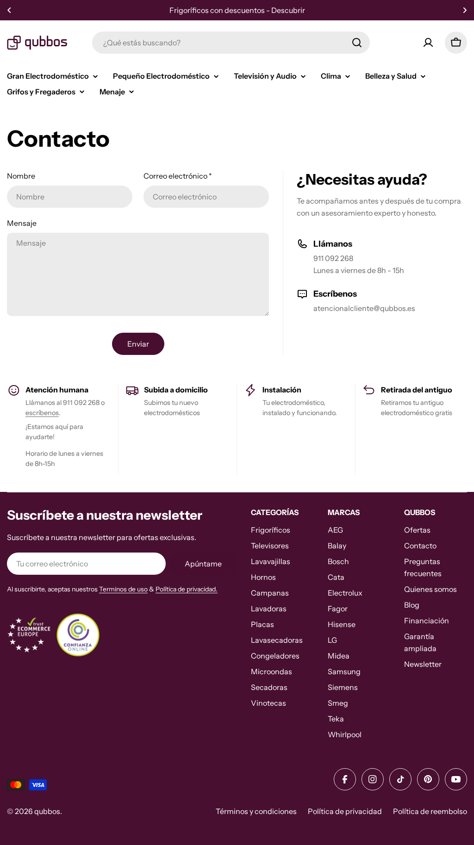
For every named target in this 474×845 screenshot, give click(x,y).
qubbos (47, 811)
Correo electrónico (177, 175)
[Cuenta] (428, 42)
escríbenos (42, 413)
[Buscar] (356, 42)
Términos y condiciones (256, 811)
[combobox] (231, 42)
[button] (9, 10)
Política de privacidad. (187, 589)
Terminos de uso (123, 589)
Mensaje (22, 223)
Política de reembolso (430, 811)
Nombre (21, 175)
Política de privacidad (345, 811)
